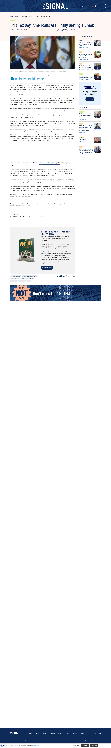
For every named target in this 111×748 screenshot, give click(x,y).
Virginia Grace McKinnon (86, 69)
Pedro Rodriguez (83, 47)
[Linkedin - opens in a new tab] (61, 30)
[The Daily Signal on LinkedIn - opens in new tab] (97, 733)
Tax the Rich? (82, 139)
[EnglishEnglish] (92, 6)
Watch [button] (19, 6)
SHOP (82, 733)
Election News (14, 280)
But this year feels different (17, 95)
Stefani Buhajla (14, 29)
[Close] (109, 745)
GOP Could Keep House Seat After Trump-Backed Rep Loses (85, 44)
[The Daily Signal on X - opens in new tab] (95, 733)
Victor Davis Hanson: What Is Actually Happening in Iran (86, 76)
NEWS (81, 123)
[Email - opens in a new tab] (63, 30)
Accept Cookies (94, 745)
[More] (68, 276)
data (18, 121)
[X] (66, 276)
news (81, 40)
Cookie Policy (62, 740)
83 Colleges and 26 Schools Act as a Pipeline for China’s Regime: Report (86, 55)
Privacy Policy (55, 740)
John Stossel (82, 141)
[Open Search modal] (83, 6)
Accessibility (68, 740)
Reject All (85, 745)
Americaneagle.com (90, 740)
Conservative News (15, 278)
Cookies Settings (76, 745)
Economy (23, 278)
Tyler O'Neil (82, 132)
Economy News (30, 278)
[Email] (63, 276)
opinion (81, 73)
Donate (75, 733)
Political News (22, 280)
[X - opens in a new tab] (65, 30)
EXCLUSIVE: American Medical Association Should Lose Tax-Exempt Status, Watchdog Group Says (86, 128)
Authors (52, 733)
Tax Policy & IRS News (19, 16)
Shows (45, 733)
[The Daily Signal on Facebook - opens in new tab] (93, 733)
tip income (35, 162)
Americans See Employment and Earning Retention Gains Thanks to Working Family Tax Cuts (86, 151)
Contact (67, 733)
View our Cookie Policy (36, 745)
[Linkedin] (61, 276)
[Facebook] (58, 276)
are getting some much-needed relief (49, 164)
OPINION (81, 111)
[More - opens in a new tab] (68, 30)
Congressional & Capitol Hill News (29, 276)
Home (11, 16)
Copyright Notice (48, 740)
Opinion (12, 6)
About (60, 733)
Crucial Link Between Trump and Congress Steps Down (86, 66)
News (5, 6)
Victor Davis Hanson (84, 79)
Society (28, 280)
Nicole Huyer (82, 119)
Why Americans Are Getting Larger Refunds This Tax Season (85, 115)
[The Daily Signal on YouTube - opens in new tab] (100, 733)
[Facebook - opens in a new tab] (58, 30)
